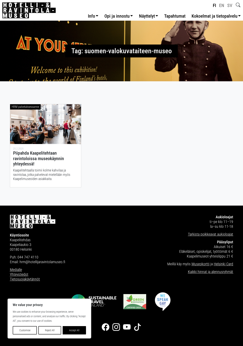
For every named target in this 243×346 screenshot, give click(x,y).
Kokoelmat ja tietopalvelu (214, 16)
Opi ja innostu (117, 16)
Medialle (16, 269)
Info (91, 16)
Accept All (74, 330)
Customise (24, 330)
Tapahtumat (174, 16)
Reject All (49, 330)
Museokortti (200, 264)
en (221, 5)
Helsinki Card (223, 264)
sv (229, 5)
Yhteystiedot (19, 274)
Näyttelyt (147, 16)
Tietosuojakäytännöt (25, 279)
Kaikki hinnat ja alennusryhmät (210, 271)
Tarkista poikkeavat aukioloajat (210, 234)
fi (214, 5)
